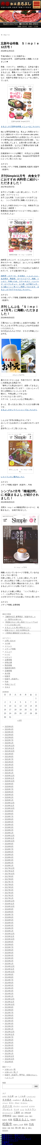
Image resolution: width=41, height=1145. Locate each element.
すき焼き (7, 1099)
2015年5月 (9, 953)
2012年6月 (9, 1040)
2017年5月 (9, 887)
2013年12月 (9, 999)
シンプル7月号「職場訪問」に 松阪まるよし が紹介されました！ (20, 494)
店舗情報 (22, 167)
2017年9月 (9, 876)
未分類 (7, 673)
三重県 (17, 1113)
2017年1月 (9, 898)
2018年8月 (9, 846)
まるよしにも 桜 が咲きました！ (18, 628)
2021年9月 (9, 754)
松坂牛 (4, 1120)
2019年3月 (9, 827)
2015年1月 (9, 964)
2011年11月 (9, 1056)
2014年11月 (9, 969)
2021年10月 (9, 751)
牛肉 (30, 485)
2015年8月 (9, 945)
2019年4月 (9, 825)
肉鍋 (9, 1128)
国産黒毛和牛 (10, 668)
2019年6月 (9, 819)
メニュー (8, 652)
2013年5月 (9, 1018)
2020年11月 (9, 778)
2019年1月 (9, 833)
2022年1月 (9, 743)
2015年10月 (9, 939)
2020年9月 (9, 784)
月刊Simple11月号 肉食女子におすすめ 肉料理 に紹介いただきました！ (20, 179)
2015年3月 (9, 958)
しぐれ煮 (22, 1096)
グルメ (17, 1103)
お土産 (11, 1096)
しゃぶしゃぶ (31, 1096)
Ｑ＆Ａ (7, 687)
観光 (12, 1128)
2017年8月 (9, 879)
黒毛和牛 (5, 1130)
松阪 (10, 1120)
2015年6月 (9, 950)
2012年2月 (9, 1051)
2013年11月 (9, 1002)
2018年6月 (9, 852)
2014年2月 (9, 994)
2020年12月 (9, 776)
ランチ (16, 1109)
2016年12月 (9, 901)
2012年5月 (9, 1043)
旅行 (30, 1116)
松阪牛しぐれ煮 (18, 1124)
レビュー (8, 657)
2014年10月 (9, 972)
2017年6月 (9, 885)
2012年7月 (9, 1037)
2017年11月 (9, 871)
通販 (23, 1128)
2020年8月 (9, 786)
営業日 (15, 1116)
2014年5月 (9, 985)
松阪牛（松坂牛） (20, 485)
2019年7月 (9, 816)
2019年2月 (9, 830)
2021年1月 (9, 773)
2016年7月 (9, 915)
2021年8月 (9, 757)
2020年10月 (9, 781)
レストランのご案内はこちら (12, 477)
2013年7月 (9, 1013)
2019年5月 (9, 822)
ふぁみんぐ (17, 1100)
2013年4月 (9, 1021)
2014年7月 (9, 980)
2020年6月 (9, 792)
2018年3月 (9, 860)
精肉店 (4, 1128)
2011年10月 (9, 1059)
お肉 (16, 1096)
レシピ (7, 654)
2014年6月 (9, 983)
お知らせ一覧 (10, 1069)
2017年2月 (9, 895)
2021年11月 (9, 748)
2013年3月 (9, 1024)
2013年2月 (9, 1026)
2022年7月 (9, 740)
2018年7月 (9, 849)
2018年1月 (9, 865)
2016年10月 (9, 906)
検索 (36, 1086)
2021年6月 (9, 762)
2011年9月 (9, 1062)
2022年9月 (9, 735)
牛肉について (10, 684)
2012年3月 (9, 1048)
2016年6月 (9, 917)
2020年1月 (9, 800)
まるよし (27, 1099)
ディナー (16, 1106)
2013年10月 (9, 1004)
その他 (3, 167)
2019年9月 (9, 811)
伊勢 (22, 1113)
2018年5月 (9, 855)
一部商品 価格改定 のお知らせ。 (18, 633)
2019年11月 (9, 806)
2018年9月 (9, 844)
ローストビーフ (7, 1113)
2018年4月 (9, 857)
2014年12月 (9, 966)
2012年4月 (9, 1045)
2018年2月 (9, 863)
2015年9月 (9, 942)
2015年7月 (9, 947)
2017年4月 (9, 890)
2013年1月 (9, 1029)
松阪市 (30, 167)
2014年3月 (9, 991)
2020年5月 (9, 795)
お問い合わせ (10, 641)
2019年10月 (9, 808)
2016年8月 (9, 912)
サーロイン (23, 1103)
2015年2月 (9, 961)
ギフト (11, 1103)
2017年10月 (9, 874)
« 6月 (19, 720)
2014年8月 (9, 977)
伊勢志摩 (8, 662)
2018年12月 (9, 836)
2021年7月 (9, 759)
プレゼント (7, 1109)
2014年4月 (9, 988)
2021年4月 (9, 767)
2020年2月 (9, 797)
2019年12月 (9, 803)
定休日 (26, 1116)
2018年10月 (9, 841)
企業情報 (16, 605)
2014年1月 (9, 996)
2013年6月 (9, 1015)
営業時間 (21, 1116)
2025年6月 (9, 727)
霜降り (30, 1128)
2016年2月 (9, 928)
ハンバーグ (24, 1106)
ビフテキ (32, 1106)
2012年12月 (9, 1032)
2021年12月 (9, 746)
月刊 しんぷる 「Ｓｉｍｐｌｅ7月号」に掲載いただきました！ (20, 310)
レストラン (30, 1109)
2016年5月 (9, 920)
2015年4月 (9, 955)
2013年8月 (9, 1010)
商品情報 (8, 665)
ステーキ (7, 1106)
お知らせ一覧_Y (11, 1072)
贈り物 (18, 1128)
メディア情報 (12, 167)
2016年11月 (9, 904)
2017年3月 (9, 893)
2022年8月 (9, 737)
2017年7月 (9, 882)
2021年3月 (9, 770)
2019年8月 (9, 814)
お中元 (4, 1096)
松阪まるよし (21, 1119)
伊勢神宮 (7, 1116)
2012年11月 (9, 1034)
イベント (8, 646)
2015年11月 (9, 936)
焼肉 (26, 1124)
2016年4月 (9, 923)
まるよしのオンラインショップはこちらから (19, 410)
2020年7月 (9, 789)
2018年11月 (9, 838)
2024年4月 (9, 729)
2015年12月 (9, 934)
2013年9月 (9, 1007)
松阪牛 (7, 1124)
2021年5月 (9, 765)
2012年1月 (9, 1054)
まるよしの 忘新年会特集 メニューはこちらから (20, 126)
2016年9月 (9, 909)
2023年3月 (9, 732)
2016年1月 (9, 931)
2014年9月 (9, 974)
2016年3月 (9, 925)
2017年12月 (9, 868)
